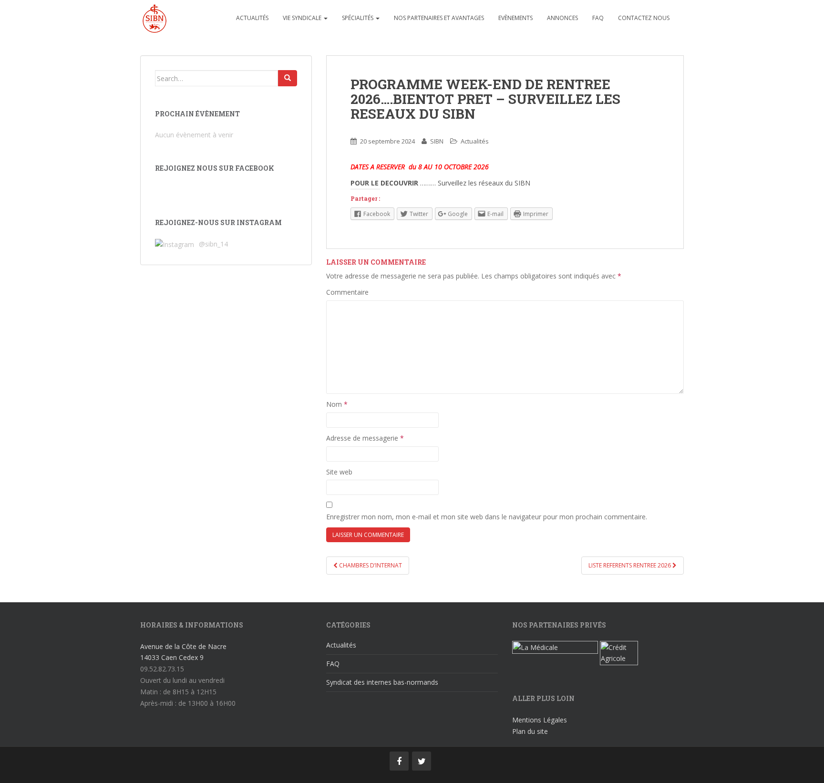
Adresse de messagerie (365, 438)
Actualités (252, 18)
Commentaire (347, 292)
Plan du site (530, 731)
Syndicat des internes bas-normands (382, 682)
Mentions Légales (539, 719)
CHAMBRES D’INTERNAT (370, 565)
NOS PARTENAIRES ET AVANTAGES (439, 18)
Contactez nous (644, 18)
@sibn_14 (212, 243)
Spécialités (358, 18)
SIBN (436, 141)
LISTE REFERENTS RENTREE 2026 (630, 565)
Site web (339, 471)
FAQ (598, 18)
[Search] (287, 78)
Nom (337, 404)
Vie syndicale (303, 18)
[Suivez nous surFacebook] (399, 761)
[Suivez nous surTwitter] (421, 761)
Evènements (515, 18)
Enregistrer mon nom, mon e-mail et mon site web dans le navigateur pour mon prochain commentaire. (486, 516)
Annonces (562, 18)
